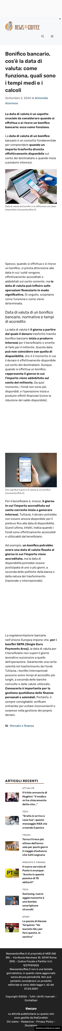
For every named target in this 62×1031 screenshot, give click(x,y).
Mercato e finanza (22, 725)
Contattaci (31, 1000)
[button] (42, 36)
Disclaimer (31, 1025)
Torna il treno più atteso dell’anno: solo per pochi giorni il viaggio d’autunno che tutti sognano (35, 847)
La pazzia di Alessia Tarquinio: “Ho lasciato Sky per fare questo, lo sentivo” (34, 929)
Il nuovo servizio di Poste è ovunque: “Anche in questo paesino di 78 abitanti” (34, 874)
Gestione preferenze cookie (48, 1028)
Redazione (27, 1021)
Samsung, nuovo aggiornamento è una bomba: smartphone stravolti (33, 901)
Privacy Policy (44, 1021)
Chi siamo (13, 1021)
